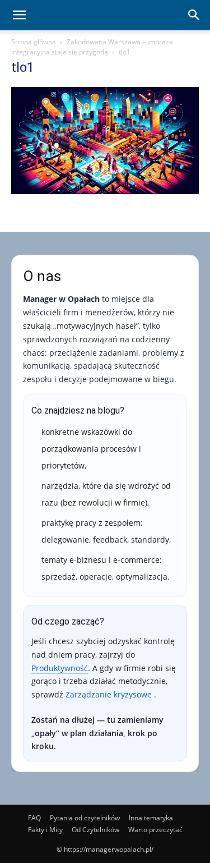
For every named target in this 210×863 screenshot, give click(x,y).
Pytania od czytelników (85, 818)
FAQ (34, 818)
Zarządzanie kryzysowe (109, 694)
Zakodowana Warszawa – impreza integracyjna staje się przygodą (92, 47)
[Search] (194, 15)
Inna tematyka (151, 818)
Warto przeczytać (155, 829)
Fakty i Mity (45, 829)
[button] (19, 15)
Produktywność (59, 668)
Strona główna (33, 42)
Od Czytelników (95, 829)
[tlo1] (105, 191)
